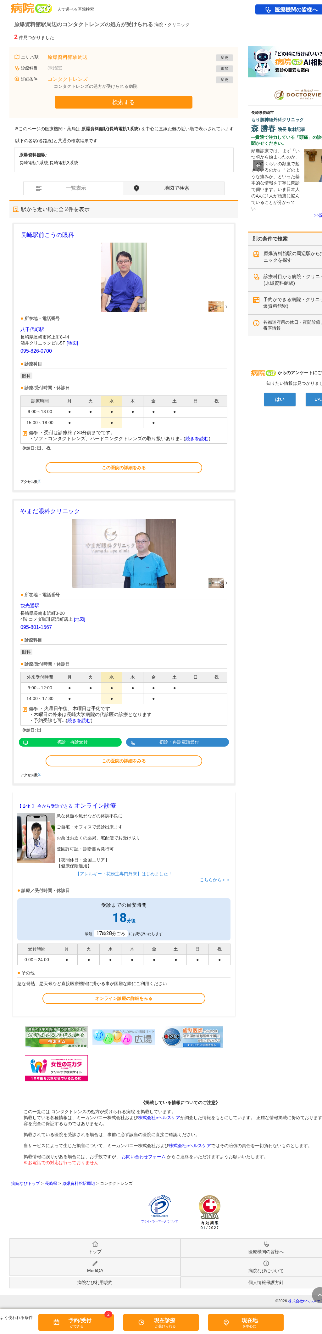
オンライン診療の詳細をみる (124, 998)
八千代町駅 (32, 329)
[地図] (72, 342)
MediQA (95, 1270)
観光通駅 (29, 605)
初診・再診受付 (72, 741)
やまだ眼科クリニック (50, 511)
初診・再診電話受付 (179, 741)
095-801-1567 (36, 627)
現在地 (250, 1320)
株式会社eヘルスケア (159, 1117)
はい (280, 399)
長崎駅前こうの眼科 (47, 235)
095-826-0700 (36, 351)
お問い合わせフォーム (144, 1156)
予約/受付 (80, 1320)
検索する (123, 102)
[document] (123, 357)
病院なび (31, 6)
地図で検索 (176, 188)
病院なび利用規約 (95, 1282)
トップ (95, 1251)
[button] (258, 165)
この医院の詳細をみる (124, 467)
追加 (224, 68)
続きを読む (197, 438)
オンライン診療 (66, 805)
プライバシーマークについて (159, 1221)
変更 (224, 57)
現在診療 (164, 1320)
